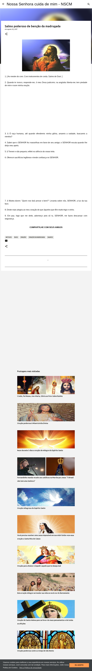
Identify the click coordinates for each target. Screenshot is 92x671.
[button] (6, 34)
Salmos (50, 237)
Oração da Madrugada (37, 237)
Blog (16, 237)
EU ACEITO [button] (79, 665)
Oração (23, 237)
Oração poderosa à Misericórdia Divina (32, 423)
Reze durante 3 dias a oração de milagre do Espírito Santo (40, 450)
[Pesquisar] (88, 4)
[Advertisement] (46, 111)
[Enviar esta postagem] (6, 241)
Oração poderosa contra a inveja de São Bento (35, 651)
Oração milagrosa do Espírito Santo (31, 508)
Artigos (9, 237)
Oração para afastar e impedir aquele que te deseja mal (39, 566)
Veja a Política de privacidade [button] (30, 668)
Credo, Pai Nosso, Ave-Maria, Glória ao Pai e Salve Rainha (40, 396)
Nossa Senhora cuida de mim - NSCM (39, 4)
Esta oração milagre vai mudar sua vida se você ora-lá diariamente (43, 593)
